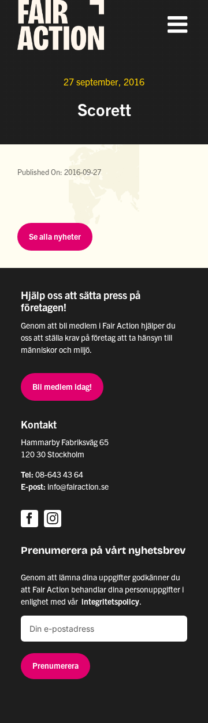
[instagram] (52, 518)
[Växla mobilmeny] (179, 24)
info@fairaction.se (78, 486)
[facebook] (29, 518)
